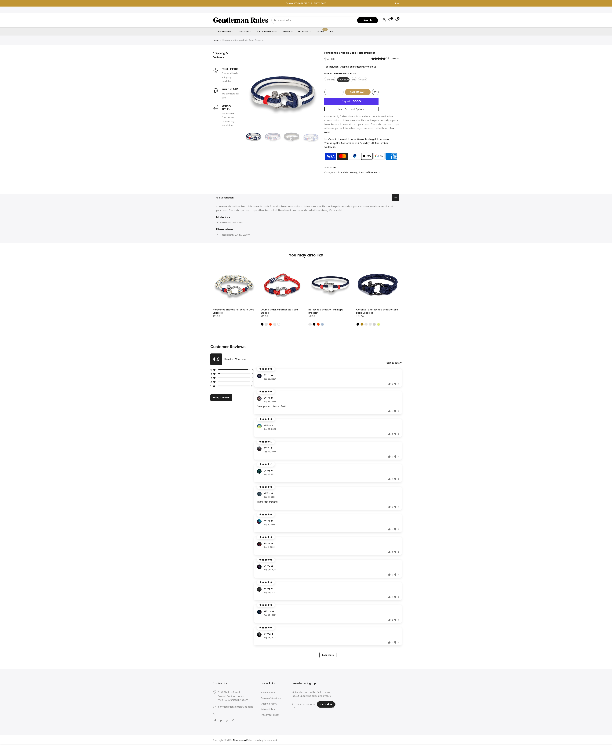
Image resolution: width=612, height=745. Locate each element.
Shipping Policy (269, 703)
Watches (244, 31)
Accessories (224, 31)
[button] (385, 59)
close (396, 3)
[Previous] (250, 88)
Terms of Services (271, 698)
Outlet (322, 31)
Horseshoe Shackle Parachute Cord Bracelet (233, 311)
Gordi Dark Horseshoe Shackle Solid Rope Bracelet (377, 311)
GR (334, 167)
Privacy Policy (268, 692)
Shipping (344, 66)
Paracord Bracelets (369, 172)
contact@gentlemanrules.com (235, 706)
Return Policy (268, 709)
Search (367, 20)
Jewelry (286, 31)
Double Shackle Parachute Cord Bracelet (279, 311)
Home (216, 40)
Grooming (303, 31)
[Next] (314, 88)
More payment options (351, 109)
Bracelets (343, 172)
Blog (332, 31)
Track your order (270, 714)
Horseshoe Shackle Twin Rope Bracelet (325, 311)
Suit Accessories (266, 31)
